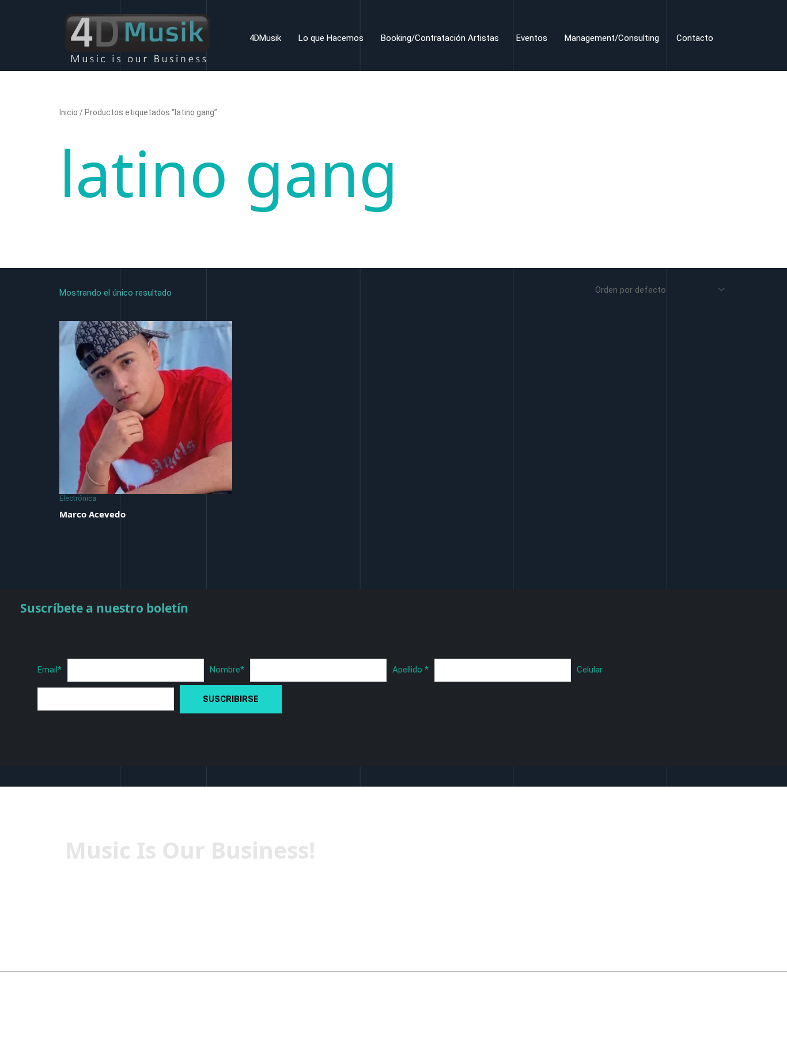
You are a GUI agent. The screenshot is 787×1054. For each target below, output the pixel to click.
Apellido (410, 669)
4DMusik (265, 38)
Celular (590, 669)
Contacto (694, 38)
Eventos (531, 38)
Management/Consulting (612, 38)
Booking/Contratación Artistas (440, 38)
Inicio (68, 112)
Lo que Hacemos (331, 38)
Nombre (227, 669)
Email (49, 669)
